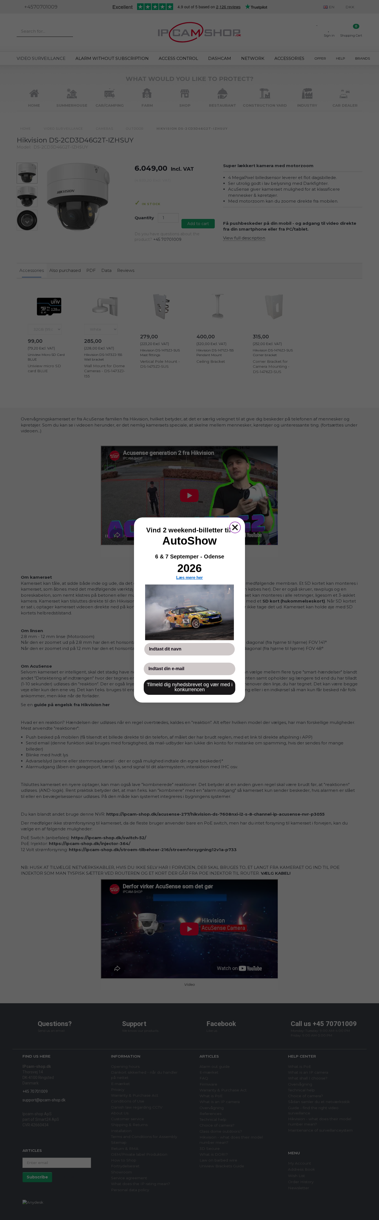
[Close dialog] (235, 527)
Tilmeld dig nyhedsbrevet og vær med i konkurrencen (190, 687)
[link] (189, 612)
